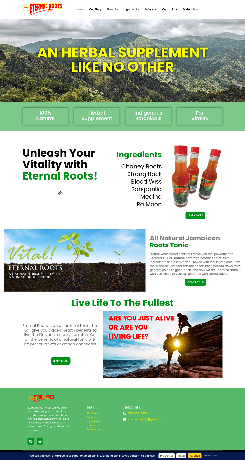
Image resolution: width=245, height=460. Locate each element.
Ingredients (93, 421)
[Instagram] (40, 441)
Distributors (93, 429)
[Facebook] (31, 441)
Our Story (92, 413)
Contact (92, 425)
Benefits (91, 417)
